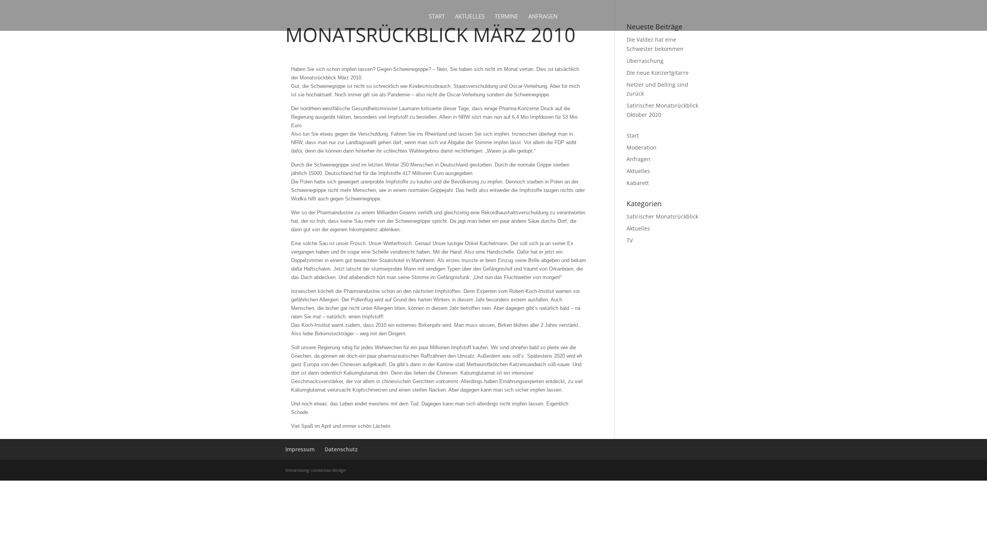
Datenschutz (341, 449)
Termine (506, 16)
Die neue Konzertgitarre (658, 72)
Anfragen (543, 16)
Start (437, 16)
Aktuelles (470, 16)
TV (630, 240)
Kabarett (638, 183)
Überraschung (645, 60)
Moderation (642, 147)
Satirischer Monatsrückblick (662, 216)
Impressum (300, 449)
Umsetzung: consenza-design (315, 470)
